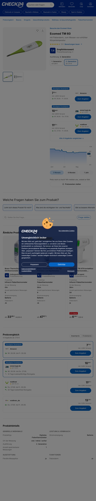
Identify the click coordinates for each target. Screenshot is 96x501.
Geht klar (61, 264)
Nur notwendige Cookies (66, 231)
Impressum (70, 271)
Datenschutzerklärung (29, 269)
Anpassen (34, 264)
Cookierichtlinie (26, 271)
